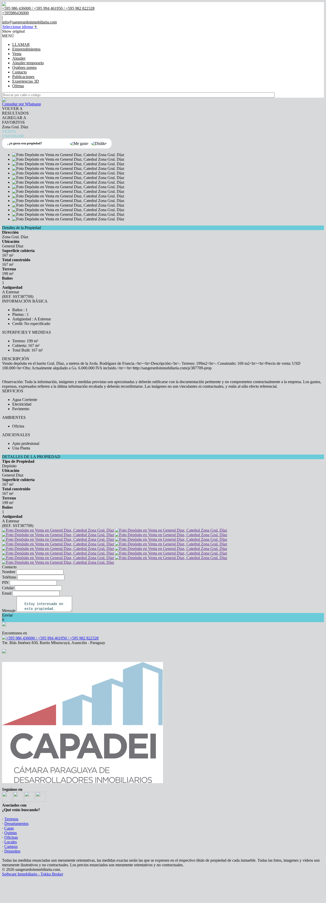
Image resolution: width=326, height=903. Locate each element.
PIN (5, 582)
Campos (11, 846)
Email (6, 593)
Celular (8, 588)
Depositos (12, 851)
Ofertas (18, 86)
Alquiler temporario (28, 63)
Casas (9, 828)
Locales (10, 842)
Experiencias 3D (25, 81)
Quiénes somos (24, 67)
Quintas (10, 833)
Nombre (8, 572)
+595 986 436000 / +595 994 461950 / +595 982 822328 (52, 638)
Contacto (19, 72)
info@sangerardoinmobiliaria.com (29, 22)
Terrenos (11, 819)
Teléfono (9, 577)
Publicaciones (23, 76)
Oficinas (11, 837)
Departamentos (16, 823)
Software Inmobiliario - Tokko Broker (32, 874)
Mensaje (9, 610)
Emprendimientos (26, 49)
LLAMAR (21, 44)
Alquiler (18, 58)
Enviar (7, 615)
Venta (16, 54)
